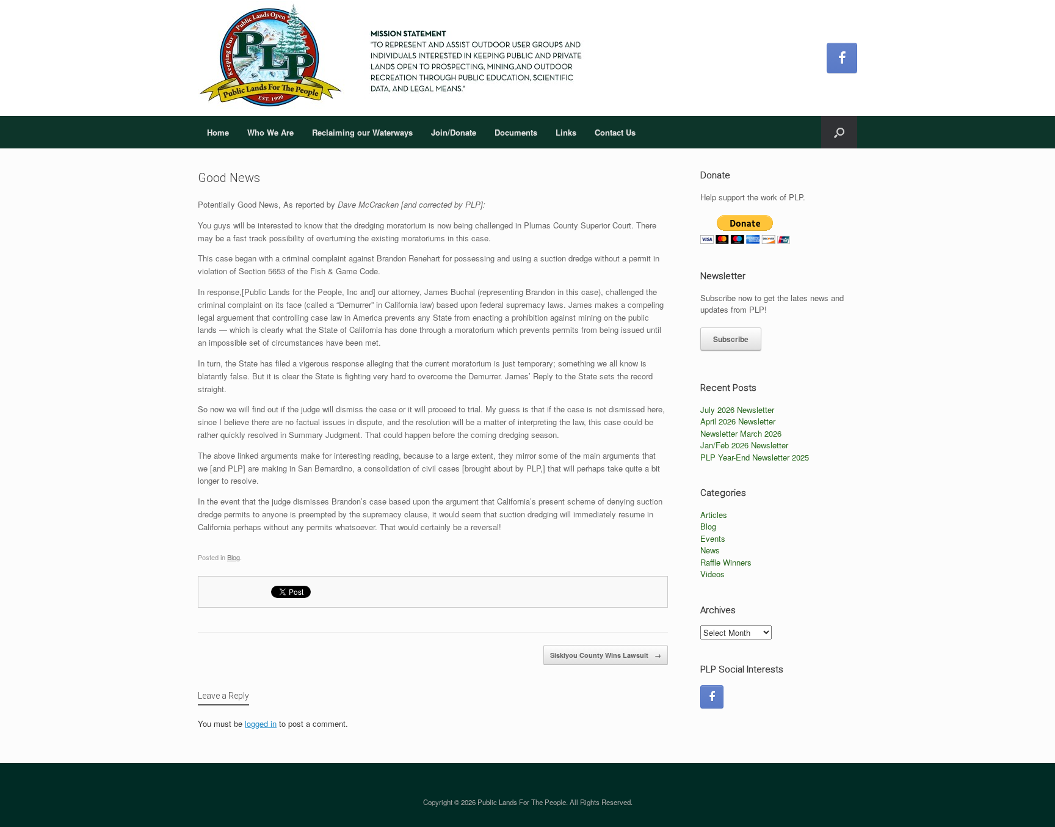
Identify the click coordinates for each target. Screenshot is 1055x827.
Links (566, 132)
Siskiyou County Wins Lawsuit (605, 655)
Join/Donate (453, 132)
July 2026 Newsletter (737, 409)
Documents (516, 132)
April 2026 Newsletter (737, 421)
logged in (261, 723)
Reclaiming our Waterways (362, 132)
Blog (233, 557)
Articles (713, 514)
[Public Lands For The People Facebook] (842, 58)
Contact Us (615, 132)
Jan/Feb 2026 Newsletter (744, 445)
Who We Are (270, 132)
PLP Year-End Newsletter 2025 (754, 457)
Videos (712, 574)
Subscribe (731, 338)
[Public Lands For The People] (395, 58)
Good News (229, 177)
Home (218, 132)
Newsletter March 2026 (740, 433)
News (710, 550)
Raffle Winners (726, 562)
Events (712, 538)
